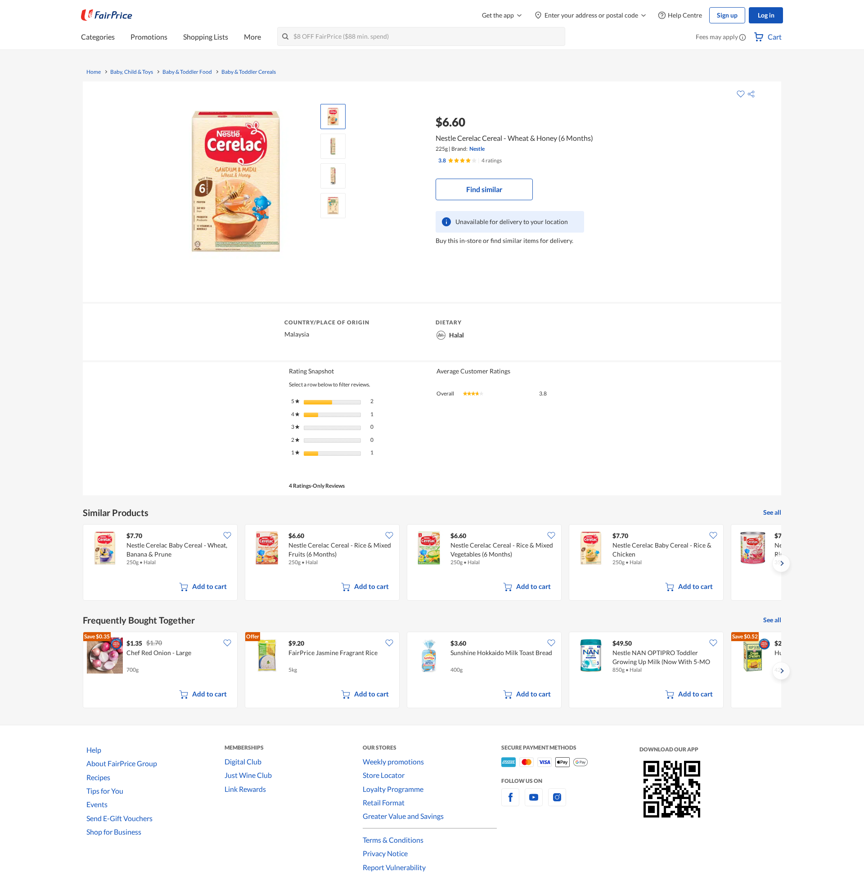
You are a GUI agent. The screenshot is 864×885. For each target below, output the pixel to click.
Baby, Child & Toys (131, 72)
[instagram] (557, 802)
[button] (742, 38)
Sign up (727, 15)
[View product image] (333, 116)
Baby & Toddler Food (187, 72)
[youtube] (534, 802)
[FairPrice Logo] (106, 15)
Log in (766, 15)
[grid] (432, 563)
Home (93, 72)
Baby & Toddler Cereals (248, 72)
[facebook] (510, 802)
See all (772, 512)
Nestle (477, 148)
